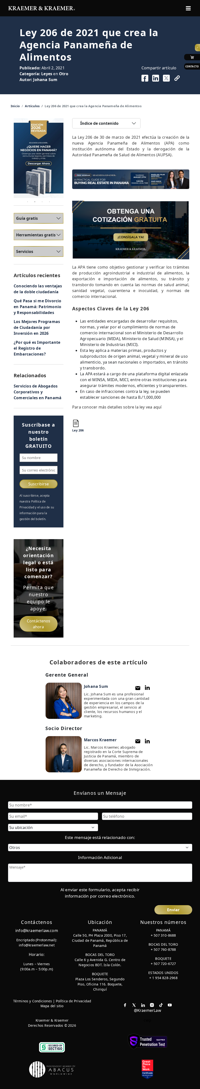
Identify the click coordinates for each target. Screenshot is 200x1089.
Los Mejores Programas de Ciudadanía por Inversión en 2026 (37, 327)
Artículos (32, 106)
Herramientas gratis (36, 235)
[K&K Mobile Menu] (188, 8)
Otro (63, 73)
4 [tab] (49, 201)
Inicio (15, 106)
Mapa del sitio (52, 1006)
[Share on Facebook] (144, 78)
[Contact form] (138, 688)
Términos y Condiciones (32, 1001)
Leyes (46, 73)
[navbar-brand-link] (41, 7)
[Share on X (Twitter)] (166, 78)
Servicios (24, 251)
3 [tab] (42, 201)
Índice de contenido (99, 123)
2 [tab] (34, 201)
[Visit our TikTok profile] (161, 1004)
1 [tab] (27, 201)
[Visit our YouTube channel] (170, 1004)
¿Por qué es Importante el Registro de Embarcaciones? (37, 348)
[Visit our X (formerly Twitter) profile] (134, 1004)
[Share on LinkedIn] (155, 78)
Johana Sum (45, 79)
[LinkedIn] (147, 687)
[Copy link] (177, 78)
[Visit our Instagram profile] (152, 1004)
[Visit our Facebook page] (125, 1004)
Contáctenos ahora (38, 623)
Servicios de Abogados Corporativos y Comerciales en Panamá (37, 391)
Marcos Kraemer (100, 740)
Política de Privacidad (73, 1001)
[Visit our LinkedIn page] (143, 1004)
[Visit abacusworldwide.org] (52, 1069)
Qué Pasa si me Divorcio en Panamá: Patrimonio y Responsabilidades (37, 306)
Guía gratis (27, 218)
